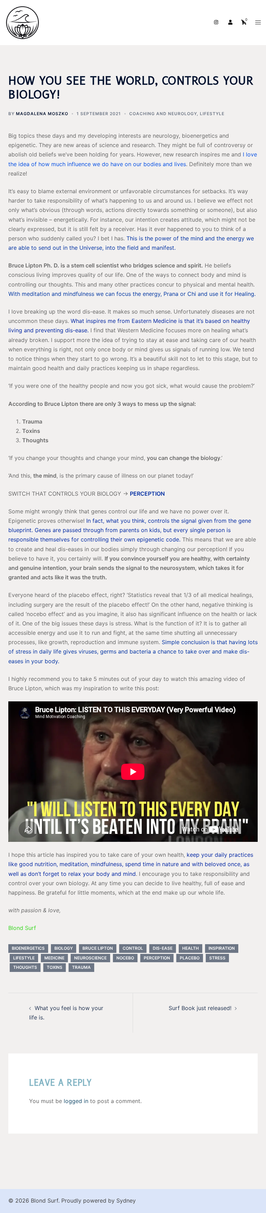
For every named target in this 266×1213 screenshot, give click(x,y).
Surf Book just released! (200, 1008)
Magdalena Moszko (42, 113)
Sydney (126, 1200)
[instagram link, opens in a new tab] (215, 22)
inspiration (222, 948)
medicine (54, 957)
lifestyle (24, 957)
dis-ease (162, 948)
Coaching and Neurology (163, 113)
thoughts (25, 967)
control (133, 948)
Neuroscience (90, 957)
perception (157, 957)
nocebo (125, 957)
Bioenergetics (28, 948)
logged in (76, 1100)
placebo (190, 957)
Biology (63, 948)
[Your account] (229, 22)
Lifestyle (212, 113)
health (190, 948)
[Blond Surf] (22, 21)
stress (217, 957)
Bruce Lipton (97, 948)
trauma (81, 967)
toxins (54, 967)
